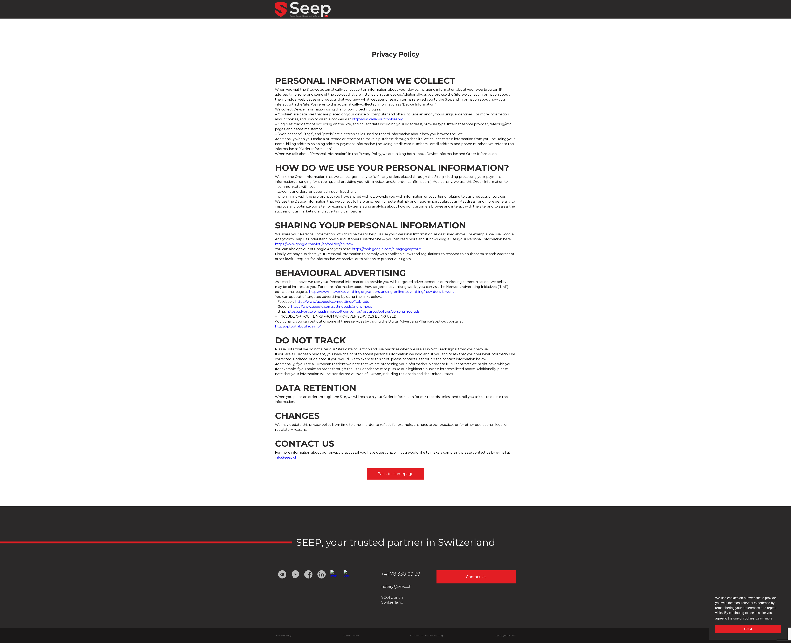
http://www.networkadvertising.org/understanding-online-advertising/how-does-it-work (381, 292)
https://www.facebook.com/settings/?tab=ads (332, 302)
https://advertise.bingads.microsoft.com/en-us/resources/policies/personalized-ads (353, 311)
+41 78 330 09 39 (400, 574)
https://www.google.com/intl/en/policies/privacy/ (314, 244)
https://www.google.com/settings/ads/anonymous (331, 307)
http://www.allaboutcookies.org (378, 119)
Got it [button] (748, 629)
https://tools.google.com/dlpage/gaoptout (386, 249)
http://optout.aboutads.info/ (298, 326)
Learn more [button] (764, 618)
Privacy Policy (283, 635)
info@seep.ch (286, 457)
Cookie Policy (351, 635)
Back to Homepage (395, 474)
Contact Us (476, 577)
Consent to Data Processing (426, 635)
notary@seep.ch (396, 586)
